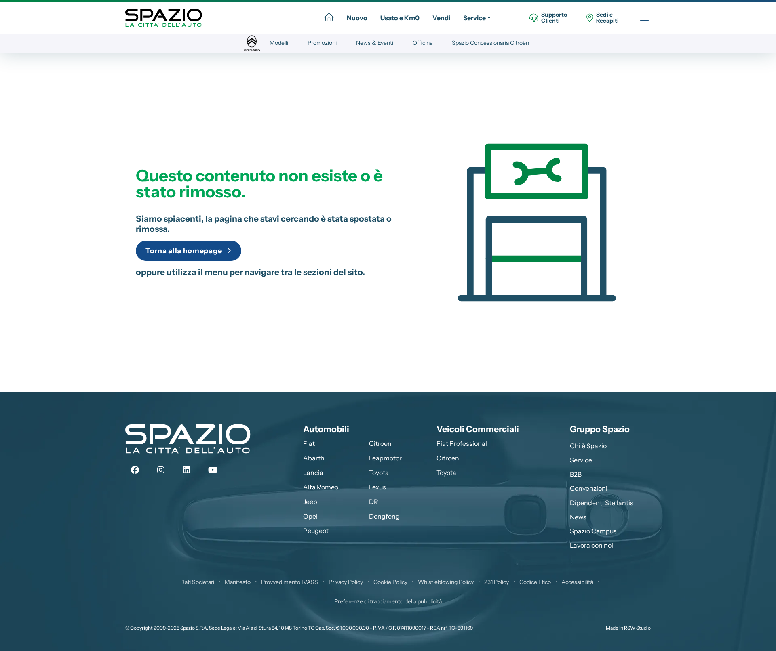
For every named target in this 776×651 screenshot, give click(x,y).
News (578, 517)
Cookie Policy (390, 582)
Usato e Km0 (400, 18)
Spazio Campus (593, 531)
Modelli (279, 42)
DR (373, 502)
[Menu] (644, 18)
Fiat (309, 443)
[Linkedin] (186, 470)
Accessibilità (577, 582)
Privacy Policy (346, 582)
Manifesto (238, 582)
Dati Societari (197, 582)
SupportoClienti (554, 18)
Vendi (441, 18)
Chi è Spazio (588, 446)
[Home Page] (329, 18)
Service (474, 18)
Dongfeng (384, 516)
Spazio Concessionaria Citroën (490, 42)
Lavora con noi (591, 545)
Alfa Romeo (320, 487)
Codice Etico (535, 582)
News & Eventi (374, 42)
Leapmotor (385, 458)
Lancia (313, 472)
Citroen (380, 443)
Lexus (377, 487)
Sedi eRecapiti (607, 18)
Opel (310, 516)
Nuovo (357, 18)
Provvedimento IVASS (289, 582)
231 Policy (496, 582)
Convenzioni (588, 488)
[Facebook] (135, 470)
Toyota (379, 472)
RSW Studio (637, 628)
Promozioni (322, 42)
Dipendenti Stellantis (601, 503)
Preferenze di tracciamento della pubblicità (388, 601)
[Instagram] (161, 470)
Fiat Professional (461, 443)
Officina (422, 42)
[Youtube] (212, 470)
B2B (576, 474)
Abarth (314, 458)
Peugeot (316, 531)
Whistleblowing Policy (446, 582)
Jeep (310, 502)
